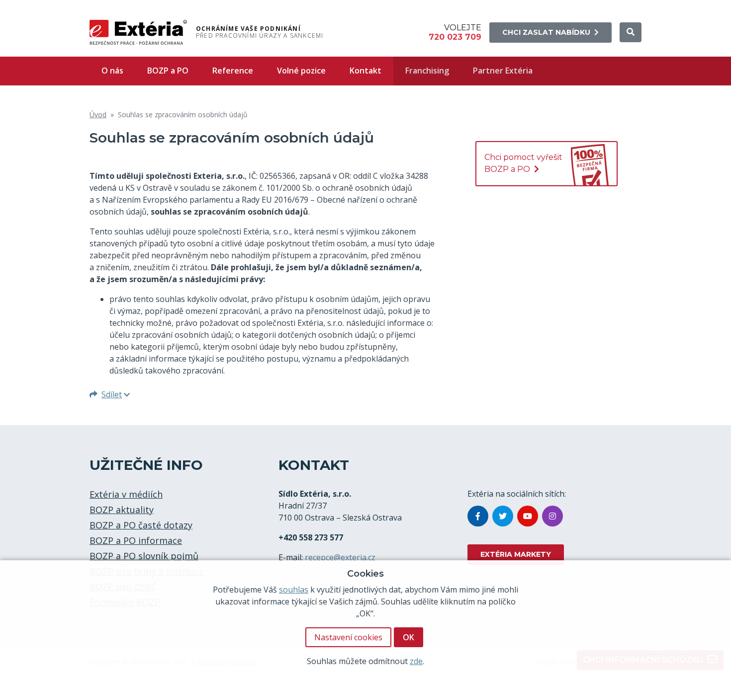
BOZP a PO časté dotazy (141, 525)
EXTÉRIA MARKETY (515, 554)
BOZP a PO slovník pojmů (144, 556)
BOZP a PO (167, 70)
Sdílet (111, 394)
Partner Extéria (503, 70)
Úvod (98, 114)
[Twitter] (502, 516)
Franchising (427, 70)
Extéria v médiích (126, 494)
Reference (232, 70)
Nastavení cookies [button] (348, 637)
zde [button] (416, 661)
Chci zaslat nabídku (546, 32)
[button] (630, 32)
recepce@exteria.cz (340, 557)
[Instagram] (552, 516)
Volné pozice (301, 70)
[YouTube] (527, 516)
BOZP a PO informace (136, 540)
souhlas (293, 589)
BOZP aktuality (122, 510)
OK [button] (408, 637)
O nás (112, 70)
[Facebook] (477, 516)
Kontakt (365, 70)
